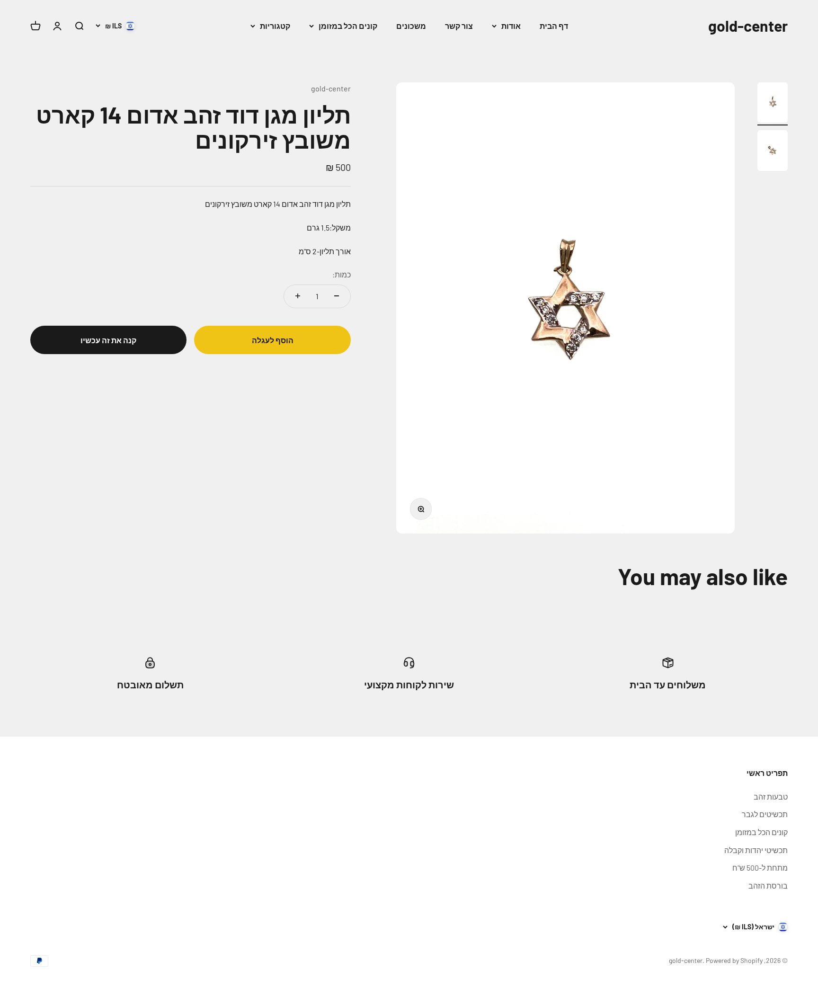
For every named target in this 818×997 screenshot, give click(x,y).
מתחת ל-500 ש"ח (760, 867)
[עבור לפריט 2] (772, 152)
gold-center (331, 88)
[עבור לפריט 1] (772, 104)
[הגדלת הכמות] (297, 296)
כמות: (341, 274)
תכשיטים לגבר (765, 814)
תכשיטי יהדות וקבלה (756, 850)
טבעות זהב (771, 796)
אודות (511, 25)
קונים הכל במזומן (348, 25)
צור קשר (459, 25)
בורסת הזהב (768, 885)
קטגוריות (275, 25)
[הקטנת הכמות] (336, 296)
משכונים (411, 25)
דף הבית (554, 25)
